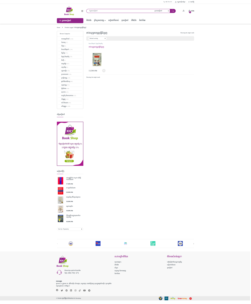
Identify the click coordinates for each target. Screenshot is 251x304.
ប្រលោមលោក (66, 74)
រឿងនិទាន (65, 88)
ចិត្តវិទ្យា (64, 53)
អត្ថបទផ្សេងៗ (118, 262)
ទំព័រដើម (88, 20)
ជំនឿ (63, 60)
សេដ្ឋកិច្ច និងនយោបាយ (68, 95)
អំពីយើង (133, 20)
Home (58, 27)
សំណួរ (116, 268)
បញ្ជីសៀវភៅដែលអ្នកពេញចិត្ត (174, 262)
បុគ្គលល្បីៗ (65, 70)
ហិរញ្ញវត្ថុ (64, 99)
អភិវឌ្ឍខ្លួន (65, 106)
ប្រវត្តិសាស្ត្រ (65, 78)
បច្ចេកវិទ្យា (64, 67)
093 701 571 (169, 2)
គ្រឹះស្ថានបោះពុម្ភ (99, 20)
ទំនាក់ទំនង (142, 20)
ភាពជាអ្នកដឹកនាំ (67, 39)
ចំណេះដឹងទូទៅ (92, 43)
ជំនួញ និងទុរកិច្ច (99, 43)
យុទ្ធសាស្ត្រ (65, 85)
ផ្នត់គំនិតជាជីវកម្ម (67, 81)
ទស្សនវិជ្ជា (65, 63)
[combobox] (119, 11)
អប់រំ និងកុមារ (66, 102)
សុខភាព (64, 92)
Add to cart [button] (103, 70)
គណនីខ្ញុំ (192, 2)
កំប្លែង (63, 46)
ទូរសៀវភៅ (124, 20)
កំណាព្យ (64, 42)
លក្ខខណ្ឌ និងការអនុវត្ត (120, 270)
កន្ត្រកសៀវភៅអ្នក (181, 2)
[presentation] (193, 243)
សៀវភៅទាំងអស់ (113, 20)
